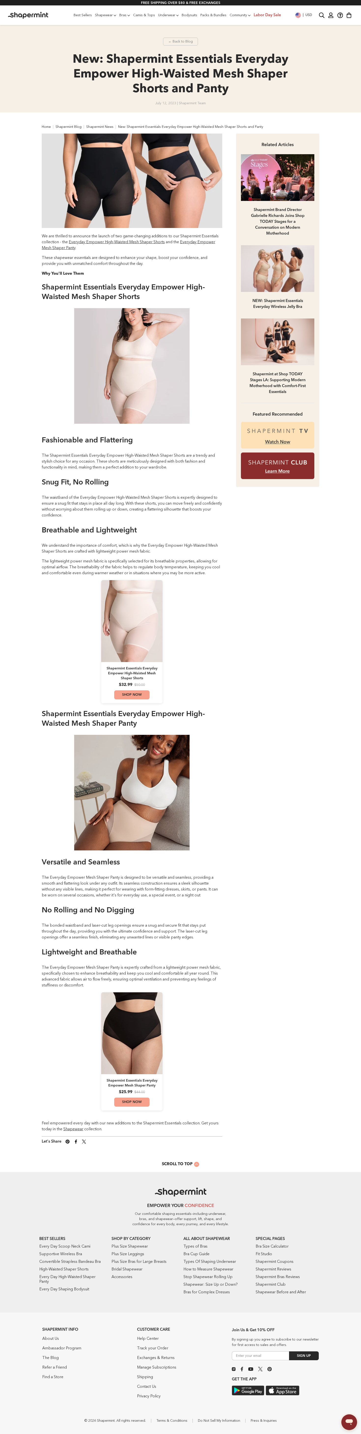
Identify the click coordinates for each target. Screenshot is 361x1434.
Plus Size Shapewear (129, 1247)
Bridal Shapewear (126, 1269)
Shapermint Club (271, 1285)
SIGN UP (304, 1356)
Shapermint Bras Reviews (278, 1277)
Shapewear (73, 1129)
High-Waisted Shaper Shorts (64, 1269)
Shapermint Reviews (273, 1269)
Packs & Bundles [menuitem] (213, 15)
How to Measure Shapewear (208, 1269)
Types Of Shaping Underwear (209, 1262)
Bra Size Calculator (272, 1247)
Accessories (121, 1277)
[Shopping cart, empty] (349, 15)
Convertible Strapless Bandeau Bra (70, 1262)
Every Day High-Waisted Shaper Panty (67, 1279)
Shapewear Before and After (281, 1292)
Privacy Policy (149, 1396)
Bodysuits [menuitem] (189, 15)
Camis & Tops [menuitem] (144, 15)
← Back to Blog (180, 41)
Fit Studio (264, 1254)
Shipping (145, 1377)
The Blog (50, 1358)
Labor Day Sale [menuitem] (267, 15)
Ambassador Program (61, 1348)
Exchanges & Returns (156, 1358)
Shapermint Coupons (274, 1262)
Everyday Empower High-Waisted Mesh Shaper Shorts (117, 242)
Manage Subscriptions (156, 1368)
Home (46, 127)
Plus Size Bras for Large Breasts (139, 1262)
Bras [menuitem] (122, 15)
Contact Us (146, 1387)
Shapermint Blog (69, 127)
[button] (303, 15)
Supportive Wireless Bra (60, 1254)
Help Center (148, 1339)
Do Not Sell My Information (219, 1420)
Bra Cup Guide (196, 1254)
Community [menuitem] (238, 15)
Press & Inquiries (264, 1420)
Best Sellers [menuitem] (83, 15)
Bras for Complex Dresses (206, 1292)
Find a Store (52, 1377)
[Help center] (340, 15)
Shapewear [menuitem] (104, 15)
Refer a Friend (54, 1368)
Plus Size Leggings (127, 1254)
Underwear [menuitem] (166, 15)
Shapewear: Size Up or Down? (210, 1285)
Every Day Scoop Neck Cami (64, 1247)
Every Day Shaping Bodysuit (64, 1289)
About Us (50, 1339)
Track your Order (152, 1348)
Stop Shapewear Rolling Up (208, 1277)
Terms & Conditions (171, 1420)
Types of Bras (195, 1247)
